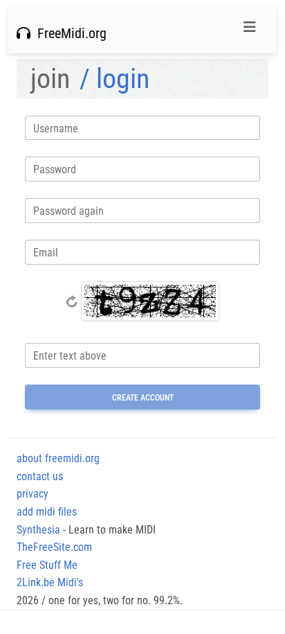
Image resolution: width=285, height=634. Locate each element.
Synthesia (38, 529)
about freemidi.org (58, 458)
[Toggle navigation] (249, 30)
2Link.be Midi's (50, 582)
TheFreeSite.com (54, 547)
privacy (32, 493)
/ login (114, 78)
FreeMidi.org (68, 33)
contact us (40, 476)
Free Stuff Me (47, 565)
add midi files (47, 511)
